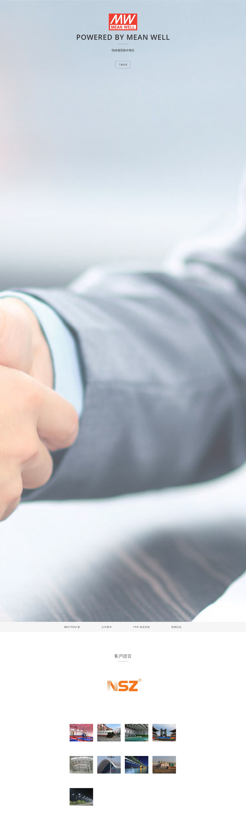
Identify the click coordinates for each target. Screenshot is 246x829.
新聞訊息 (176, 627)
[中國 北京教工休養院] (81, 764)
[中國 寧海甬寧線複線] (81, 796)
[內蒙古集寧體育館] (164, 732)
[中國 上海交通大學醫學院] (109, 732)
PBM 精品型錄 (141, 627)
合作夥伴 (107, 627)
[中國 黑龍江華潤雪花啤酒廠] (164, 764)
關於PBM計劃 (72, 627)
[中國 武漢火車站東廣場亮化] (109, 764)
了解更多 (123, 64)
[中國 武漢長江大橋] (136, 764)
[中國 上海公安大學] (81, 732)
